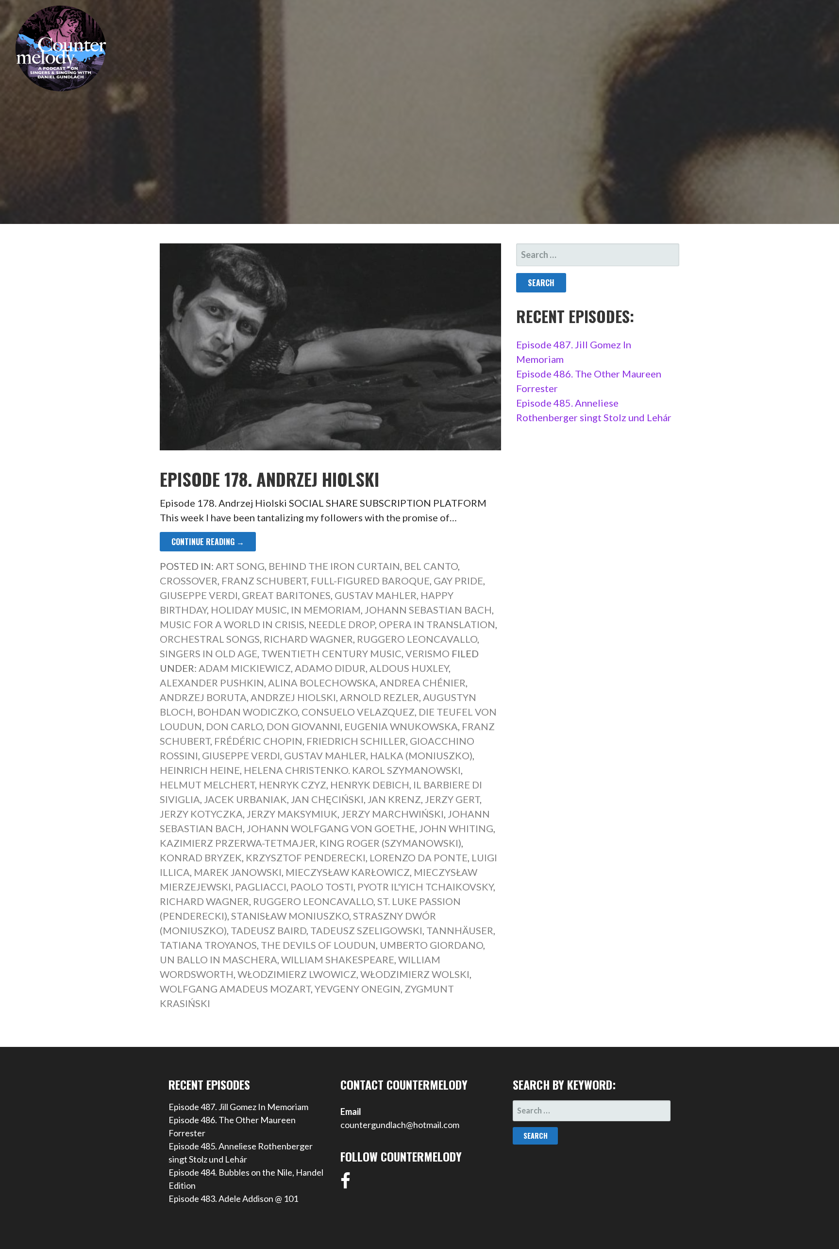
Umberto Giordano (431, 945)
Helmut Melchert (207, 784)
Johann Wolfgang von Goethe (331, 828)
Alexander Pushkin (212, 682)
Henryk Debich (369, 784)
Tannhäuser (459, 930)
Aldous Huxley (409, 668)
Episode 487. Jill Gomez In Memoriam (238, 1106)
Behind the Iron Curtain (334, 566)
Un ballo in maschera (218, 959)
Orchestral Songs (210, 639)
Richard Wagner (308, 639)
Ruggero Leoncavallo (417, 639)
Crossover (189, 580)
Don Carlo (234, 726)
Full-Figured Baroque (370, 580)
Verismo (427, 653)
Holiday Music (249, 610)
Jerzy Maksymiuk (292, 814)
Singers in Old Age (208, 653)
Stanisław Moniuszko (290, 916)
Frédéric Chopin (258, 741)
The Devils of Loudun (318, 945)
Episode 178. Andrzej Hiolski (269, 479)
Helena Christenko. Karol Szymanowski (352, 770)
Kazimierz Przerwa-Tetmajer (238, 843)
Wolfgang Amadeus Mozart (235, 988)
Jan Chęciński (327, 799)
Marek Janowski (238, 872)
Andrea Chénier (423, 682)
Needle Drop (341, 624)
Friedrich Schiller (356, 741)
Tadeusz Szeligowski (366, 930)
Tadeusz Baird (268, 930)
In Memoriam (326, 610)
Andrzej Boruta (203, 697)
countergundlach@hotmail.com (399, 1124)
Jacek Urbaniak (245, 799)
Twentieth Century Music (331, 653)
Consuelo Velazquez (358, 712)
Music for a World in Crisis (232, 624)
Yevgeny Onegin (358, 988)
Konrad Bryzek (201, 857)
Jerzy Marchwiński (392, 814)
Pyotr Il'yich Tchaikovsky (425, 886)
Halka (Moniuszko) (421, 755)
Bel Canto (431, 566)
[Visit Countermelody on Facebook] (345, 1184)
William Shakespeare (337, 959)
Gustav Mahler (376, 595)
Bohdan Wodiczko (247, 712)
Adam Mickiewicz (245, 668)
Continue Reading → (207, 542)
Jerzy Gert (452, 799)
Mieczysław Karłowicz (347, 872)
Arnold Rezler (379, 697)
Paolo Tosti (321, 886)
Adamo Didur (330, 668)
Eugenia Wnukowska (401, 726)
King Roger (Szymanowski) (390, 843)
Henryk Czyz (292, 784)
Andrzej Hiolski (293, 697)
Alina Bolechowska (322, 682)
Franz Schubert (264, 580)
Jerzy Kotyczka (201, 814)
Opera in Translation (437, 624)
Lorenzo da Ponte (418, 857)
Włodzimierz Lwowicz (296, 974)
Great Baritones (286, 595)
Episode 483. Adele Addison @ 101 (233, 1198)
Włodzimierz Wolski (415, 974)
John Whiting (456, 828)
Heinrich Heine (200, 770)
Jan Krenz (394, 799)
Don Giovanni (303, 726)
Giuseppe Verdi (199, 595)
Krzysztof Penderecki (306, 857)
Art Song (240, 566)
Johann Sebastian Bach (428, 610)
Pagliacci (260, 886)
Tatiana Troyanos (208, 945)
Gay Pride (458, 580)
